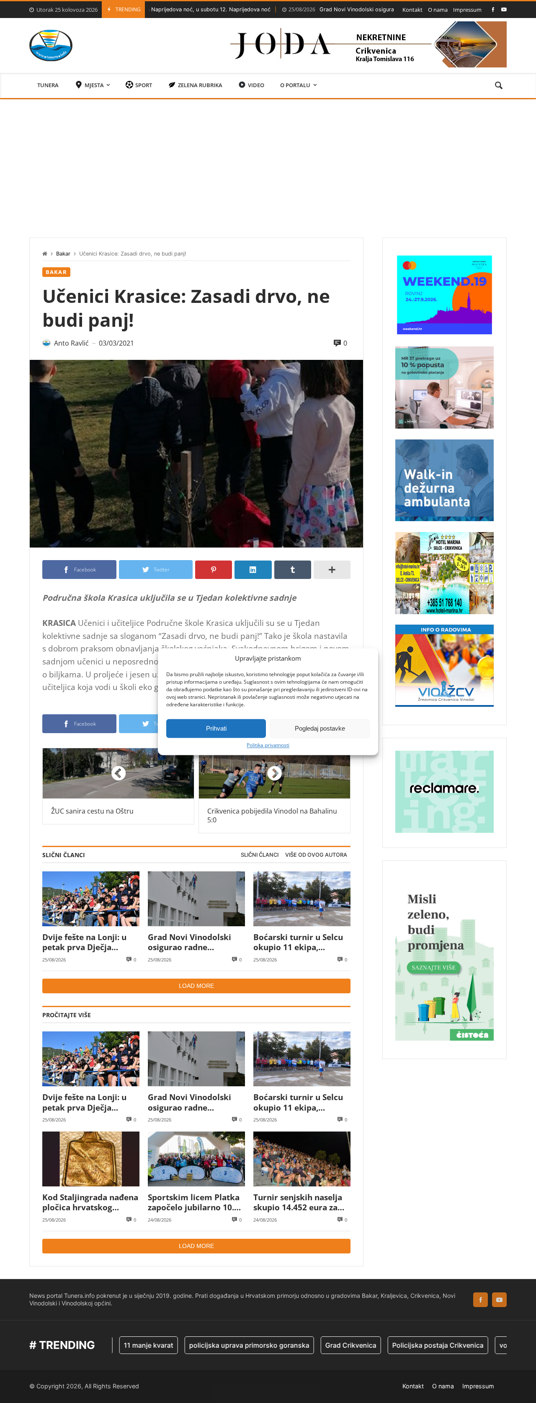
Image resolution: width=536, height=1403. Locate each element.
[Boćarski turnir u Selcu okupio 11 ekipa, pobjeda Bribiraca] (301, 898)
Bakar (63, 254)
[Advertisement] (268, 162)
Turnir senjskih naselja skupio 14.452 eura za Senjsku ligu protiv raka (300, 1202)
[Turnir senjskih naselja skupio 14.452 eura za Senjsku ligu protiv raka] (301, 1159)
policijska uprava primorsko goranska (204, 1345)
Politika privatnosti (268, 745)
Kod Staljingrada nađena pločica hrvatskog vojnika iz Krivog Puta (90, 1202)
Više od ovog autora (316, 855)
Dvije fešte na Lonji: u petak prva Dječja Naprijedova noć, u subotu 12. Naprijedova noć (88, 942)
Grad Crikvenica (306, 1345)
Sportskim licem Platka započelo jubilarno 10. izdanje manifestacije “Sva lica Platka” (194, 1202)
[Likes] (493, 9)
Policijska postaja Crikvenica (393, 1345)
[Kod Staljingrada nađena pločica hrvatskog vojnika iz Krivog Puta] (90, 1159)
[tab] (259, 855)
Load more (196, 985)
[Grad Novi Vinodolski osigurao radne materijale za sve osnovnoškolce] (196, 898)
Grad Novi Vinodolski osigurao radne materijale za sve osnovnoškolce (344, 9)
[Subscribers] (504, 9)
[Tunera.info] (50, 45)
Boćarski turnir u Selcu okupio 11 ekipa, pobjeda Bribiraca (298, 942)
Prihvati (216, 728)
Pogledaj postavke (320, 728)
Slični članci (259, 855)
